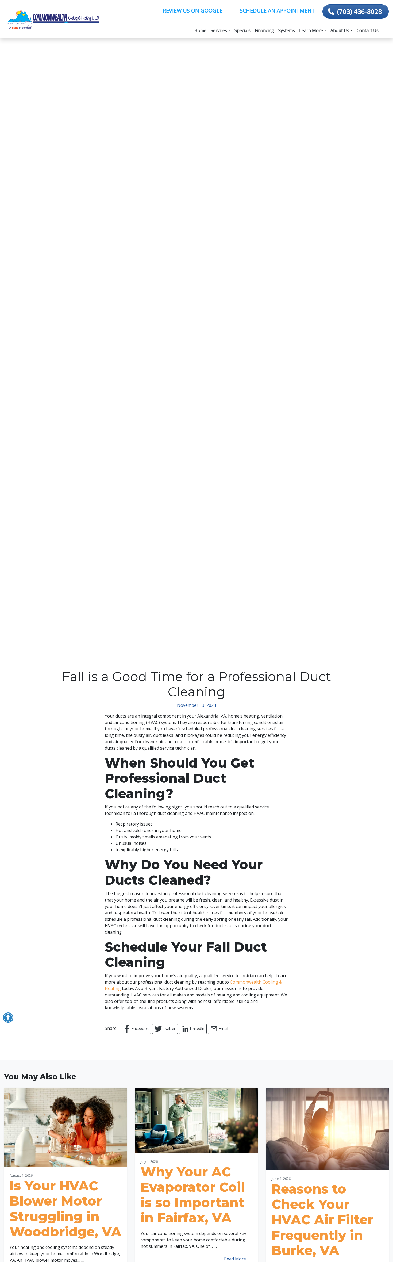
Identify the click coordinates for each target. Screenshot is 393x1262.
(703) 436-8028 (359, 11)
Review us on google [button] (191, 10)
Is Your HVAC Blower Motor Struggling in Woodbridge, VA (65, 1209)
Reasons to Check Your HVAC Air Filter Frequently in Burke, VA (322, 1219)
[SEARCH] (385, 28)
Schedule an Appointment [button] (276, 10)
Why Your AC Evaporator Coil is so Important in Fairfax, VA (193, 1195)
